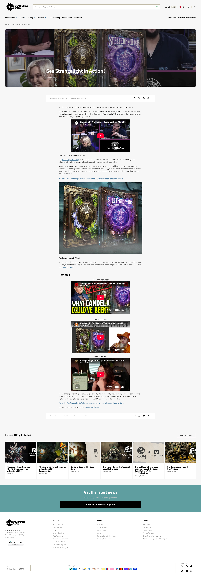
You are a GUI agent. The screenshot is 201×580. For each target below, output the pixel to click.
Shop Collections (58, 533)
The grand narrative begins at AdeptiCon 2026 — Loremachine (52, 468)
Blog (54, 530)
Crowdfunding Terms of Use (152, 536)
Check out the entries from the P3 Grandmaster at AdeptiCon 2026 (19, 468)
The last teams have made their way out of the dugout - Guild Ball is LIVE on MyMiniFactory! (147, 469)
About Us (100, 524)
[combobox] (96, 6)
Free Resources (58, 536)
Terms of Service (148, 533)
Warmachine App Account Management (156, 539)
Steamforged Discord (93, 407)
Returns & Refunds (59, 542)
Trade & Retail (101, 530)
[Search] (157, 7)
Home (7, 24)
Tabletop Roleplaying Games (106, 536)
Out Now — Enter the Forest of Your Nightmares (116, 467)
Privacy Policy (147, 527)
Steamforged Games (13, 530)
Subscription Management (61, 547)
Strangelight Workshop (70, 159)
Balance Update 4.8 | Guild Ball (82, 467)
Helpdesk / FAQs (58, 527)
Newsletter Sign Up (59, 545)
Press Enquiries (102, 527)
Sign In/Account (58, 524)
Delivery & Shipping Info (61, 539)
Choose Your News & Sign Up (100, 505)
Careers (99, 533)
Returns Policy (147, 524)
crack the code (67, 267)
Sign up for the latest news (187, 18)
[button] (188, 7)
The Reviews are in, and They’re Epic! (177, 467)
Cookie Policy (147, 530)
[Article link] (20, 460)
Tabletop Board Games (104, 539)
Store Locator (172, 18)
